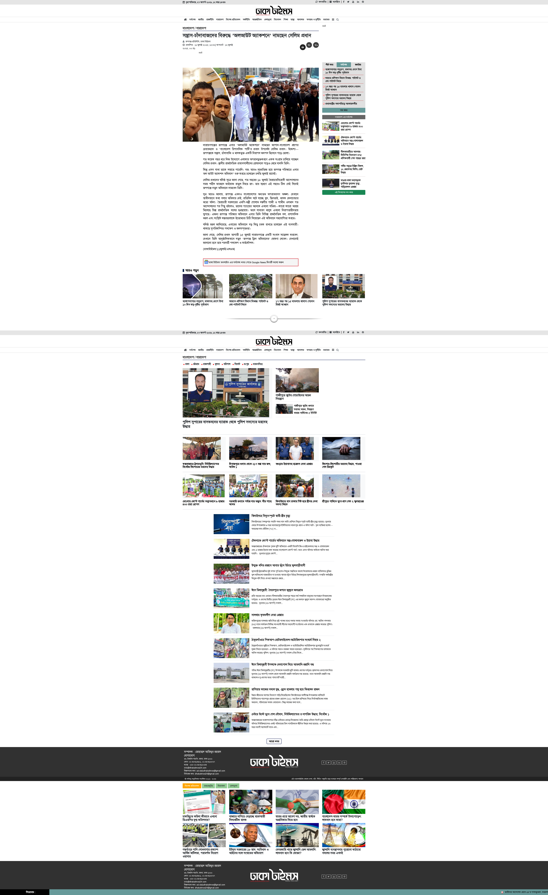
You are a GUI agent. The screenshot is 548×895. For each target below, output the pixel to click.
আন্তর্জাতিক (257, 19)
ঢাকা (187, 364)
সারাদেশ (219, 19)
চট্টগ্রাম (196, 364)
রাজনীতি (210, 19)
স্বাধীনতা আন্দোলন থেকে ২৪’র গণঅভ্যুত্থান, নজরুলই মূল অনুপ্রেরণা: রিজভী (503, 892)
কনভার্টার (322, 2)
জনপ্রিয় (358, 64)
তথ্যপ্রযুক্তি (208, 785)
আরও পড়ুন (192, 270)
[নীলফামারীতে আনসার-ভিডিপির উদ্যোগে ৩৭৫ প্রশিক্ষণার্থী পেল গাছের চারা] (331, 155)
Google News (259, 262)
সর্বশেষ (192, 19)
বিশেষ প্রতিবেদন (233, 19)
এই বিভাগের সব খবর (344, 192)
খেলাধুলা (267, 19)
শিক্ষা (286, 19)
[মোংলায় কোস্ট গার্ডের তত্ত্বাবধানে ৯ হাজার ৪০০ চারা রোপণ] (331, 126)
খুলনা (217, 364)
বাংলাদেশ (188, 28)
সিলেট (237, 364)
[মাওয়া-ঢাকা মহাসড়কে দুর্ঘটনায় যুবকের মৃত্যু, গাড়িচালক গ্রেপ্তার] (331, 183)
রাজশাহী (207, 364)
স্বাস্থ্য (293, 19)
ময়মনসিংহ (258, 364)
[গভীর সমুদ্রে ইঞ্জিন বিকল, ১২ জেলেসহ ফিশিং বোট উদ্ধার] (331, 169)
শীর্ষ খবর (329, 64)
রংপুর (246, 364)
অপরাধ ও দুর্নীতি (314, 19)
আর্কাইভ (336, 2)
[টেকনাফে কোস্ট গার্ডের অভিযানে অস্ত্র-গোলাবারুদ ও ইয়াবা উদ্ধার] (331, 141)
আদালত (300, 19)
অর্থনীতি (246, 19)
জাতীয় (201, 19)
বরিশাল (227, 364)
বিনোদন (277, 19)
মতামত (326, 19)
